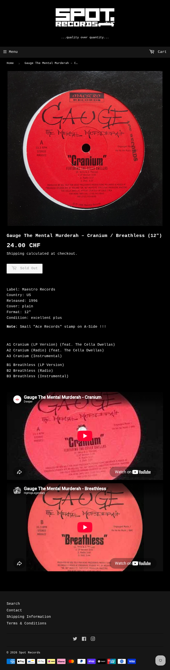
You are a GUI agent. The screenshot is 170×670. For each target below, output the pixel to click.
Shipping (15, 254)
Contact (14, 610)
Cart (161, 52)
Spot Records (29, 652)
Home (10, 63)
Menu (13, 52)
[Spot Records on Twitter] (75, 640)
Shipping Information (29, 617)
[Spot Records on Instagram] (93, 640)
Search (13, 604)
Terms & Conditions (26, 624)
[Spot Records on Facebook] (84, 640)
